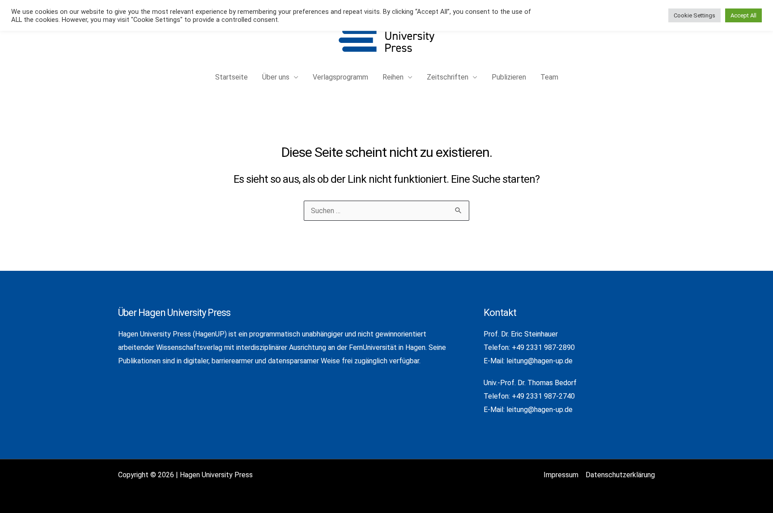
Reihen (392, 77)
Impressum (561, 475)
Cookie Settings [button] (694, 15)
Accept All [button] (743, 15)
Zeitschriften (447, 77)
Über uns (275, 77)
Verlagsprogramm (340, 77)
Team (549, 77)
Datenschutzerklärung (620, 475)
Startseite (231, 77)
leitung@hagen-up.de (539, 361)
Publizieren (509, 77)
